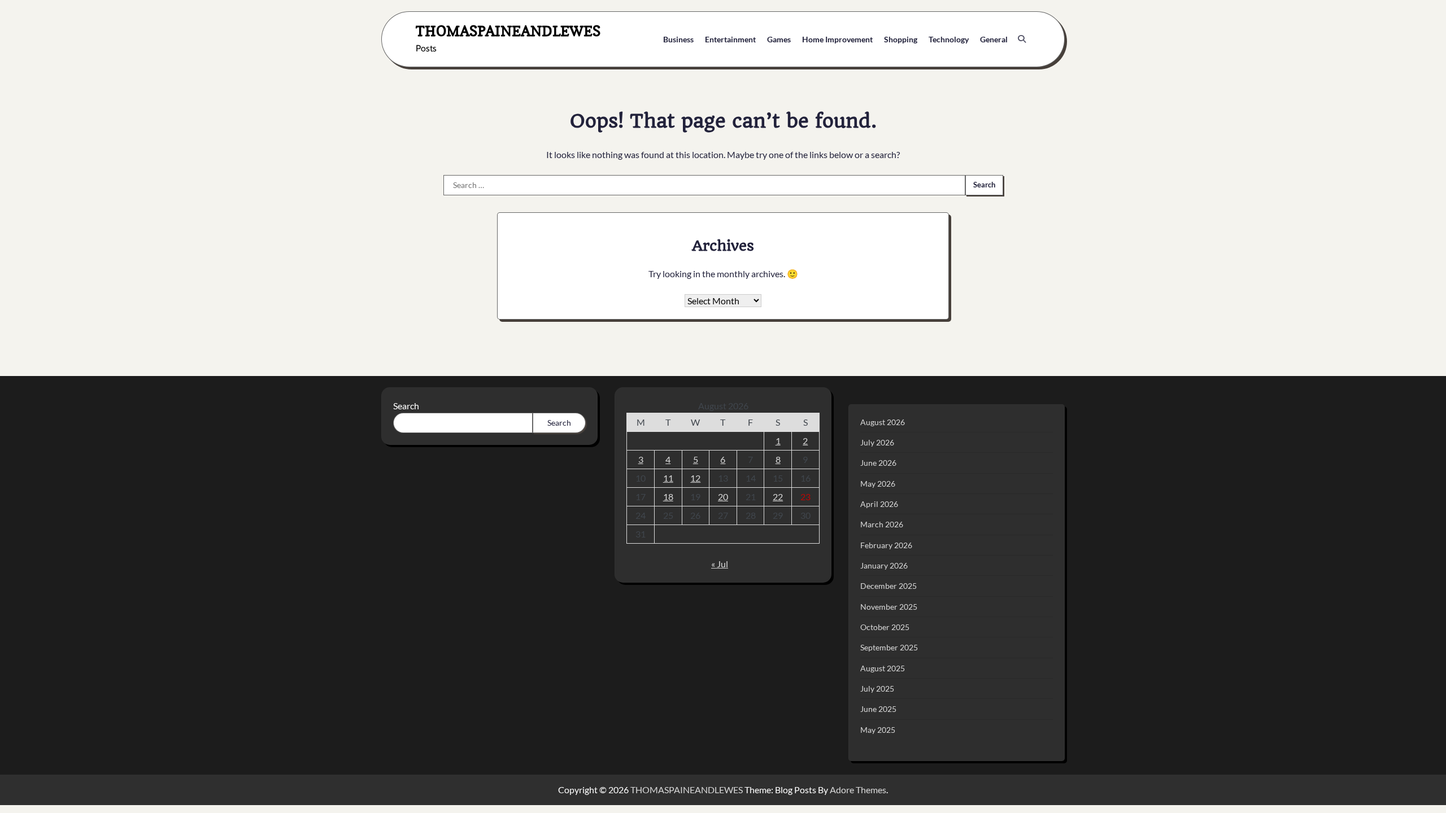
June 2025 (878, 709)
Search (406, 405)
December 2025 (888, 586)
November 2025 (888, 606)
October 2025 (884, 627)
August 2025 (882, 668)
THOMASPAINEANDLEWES (508, 31)
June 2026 (878, 462)
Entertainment (730, 39)
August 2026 (882, 422)
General (994, 39)
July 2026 (877, 442)
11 (668, 478)
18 (668, 496)
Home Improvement (837, 39)
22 (778, 496)
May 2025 (877, 730)
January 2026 (884, 565)
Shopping (900, 39)
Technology (949, 39)
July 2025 (877, 688)
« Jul (719, 563)
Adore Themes (858, 789)
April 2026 (879, 504)
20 (723, 496)
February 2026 (886, 545)
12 (695, 478)
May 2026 (877, 483)
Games (779, 39)
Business (678, 39)
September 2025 (889, 647)
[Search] (1021, 38)
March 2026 (881, 524)
